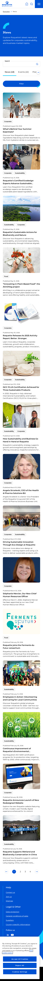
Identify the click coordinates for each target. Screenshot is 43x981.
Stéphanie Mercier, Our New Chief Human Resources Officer (19, 595)
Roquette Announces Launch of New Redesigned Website (21, 801)
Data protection (12, 912)
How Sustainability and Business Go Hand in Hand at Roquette (20, 440)
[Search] (37, 64)
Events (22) (23, 72)
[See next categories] (38, 72)
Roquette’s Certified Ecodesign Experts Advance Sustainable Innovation (18, 183)
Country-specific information (18, 924)
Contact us (10, 892)
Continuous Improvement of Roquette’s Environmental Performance (17, 751)
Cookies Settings (19, 972)
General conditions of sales (17, 916)
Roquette (6, 11)
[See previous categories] (5, 72)
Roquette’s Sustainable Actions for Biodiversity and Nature (20, 233)
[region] (20, 958)
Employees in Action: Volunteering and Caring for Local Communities (20, 698)
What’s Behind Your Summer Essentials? (17, 130)
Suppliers (10, 920)
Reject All (19, 965)
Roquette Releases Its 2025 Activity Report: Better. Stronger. (20, 337)
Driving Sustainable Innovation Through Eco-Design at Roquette (19, 543)
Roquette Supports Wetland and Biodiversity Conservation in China (20, 853)
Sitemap (9, 901)
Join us (9, 897)
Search (7, 61)
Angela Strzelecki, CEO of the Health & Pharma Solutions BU (21, 491)
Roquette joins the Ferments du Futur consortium (18, 646)
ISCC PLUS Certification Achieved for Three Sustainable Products (21, 388)
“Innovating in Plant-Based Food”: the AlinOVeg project (21, 285)
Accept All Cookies (19, 959)
